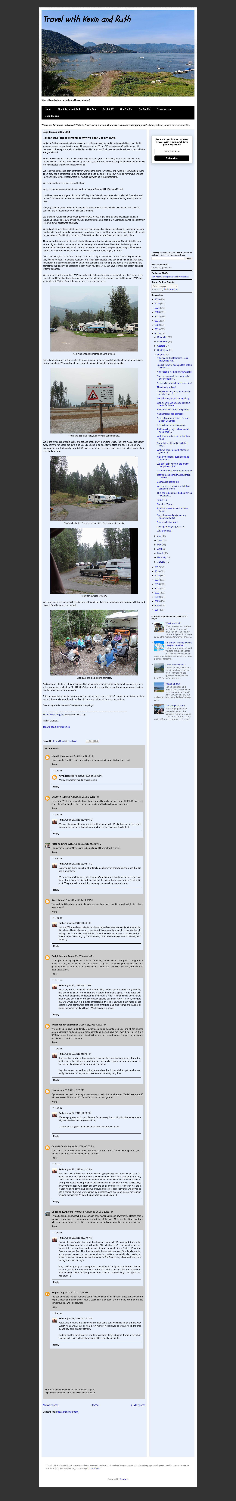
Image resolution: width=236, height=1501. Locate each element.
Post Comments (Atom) (67, 1412)
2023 (157, 312)
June (160, 540)
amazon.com (93, 1468)
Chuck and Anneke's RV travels (67, 1212)
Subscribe (172, 158)
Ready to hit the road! (167, 522)
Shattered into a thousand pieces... (173, 409)
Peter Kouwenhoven (62, 844)
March (160, 553)
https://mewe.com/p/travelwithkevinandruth (170, 276)
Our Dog (91, 109)
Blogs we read (164, 109)
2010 (157, 597)
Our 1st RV (108, 109)
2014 (157, 580)
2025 (157, 303)
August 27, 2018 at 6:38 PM (77, 923)
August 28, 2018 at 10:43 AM (74, 1292)
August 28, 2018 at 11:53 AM (78, 1318)
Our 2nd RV (126, 109)
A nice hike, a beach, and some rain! (174, 383)
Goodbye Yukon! (165, 504)
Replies (58, 771)
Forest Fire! (162, 500)
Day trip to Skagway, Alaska (170, 526)
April (159, 549)
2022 (157, 316)
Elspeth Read (58, 756)
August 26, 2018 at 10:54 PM (78, 864)
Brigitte (55, 1292)
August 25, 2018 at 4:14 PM (81, 956)
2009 (157, 601)
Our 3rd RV (144, 109)
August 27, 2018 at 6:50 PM (77, 1113)
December (162, 337)
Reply (54, 764)
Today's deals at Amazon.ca (56, 727)
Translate (173, 289)
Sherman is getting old (168, 482)
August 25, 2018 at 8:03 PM (92, 1025)
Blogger (124, 1479)
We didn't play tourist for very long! (173, 398)
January (161, 562)
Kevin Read (59, 741)
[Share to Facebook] (94, 741)
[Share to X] (92, 741)
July (159, 536)
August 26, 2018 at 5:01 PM (70, 1090)
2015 (157, 575)
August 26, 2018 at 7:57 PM (81, 1146)
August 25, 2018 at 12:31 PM (89, 776)
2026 (157, 299)
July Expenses (164, 531)
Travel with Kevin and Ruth (86, 19)
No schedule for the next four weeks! (174, 372)
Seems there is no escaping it (171, 425)
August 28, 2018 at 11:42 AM (78, 1169)
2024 (157, 308)
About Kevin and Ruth (69, 109)
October (161, 346)
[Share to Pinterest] (97, 741)
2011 (157, 593)
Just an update (173, 684)
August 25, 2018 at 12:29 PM (80, 756)
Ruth (61, 820)
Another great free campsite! (170, 414)
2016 (157, 571)
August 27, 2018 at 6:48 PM (77, 1054)
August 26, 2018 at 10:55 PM (99, 1212)
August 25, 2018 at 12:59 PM (87, 844)
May (159, 545)
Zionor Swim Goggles (53, 714)
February (162, 557)
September (163, 350)
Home (48, 109)
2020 (157, 325)
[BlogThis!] (89, 741)
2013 (157, 584)
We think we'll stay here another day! (174, 470)
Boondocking (52, 116)
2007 (157, 610)
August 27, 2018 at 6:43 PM (77, 985)
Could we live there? (175, 664)
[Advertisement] (94, 1437)
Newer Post (50, 1405)
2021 (157, 321)
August (161, 354)
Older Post (138, 1405)
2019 (157, 329)
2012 (157, 588)
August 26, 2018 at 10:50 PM (78, 820)
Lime (54, 1090)
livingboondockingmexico (65, 1025)
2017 (157, 567)
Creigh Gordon (59, 956)
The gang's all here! (175, 706)
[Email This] (87, 741)
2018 (157, 333)
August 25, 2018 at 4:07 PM (79, 900)
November (162, 341)
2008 (157, 605)
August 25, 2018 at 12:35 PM (85, 797)
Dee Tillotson (58, 900)
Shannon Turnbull (60, 797)
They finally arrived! (166, 387)
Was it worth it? (173, 623)
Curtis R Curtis (59, 1146)
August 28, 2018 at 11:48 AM (78, 1238)
